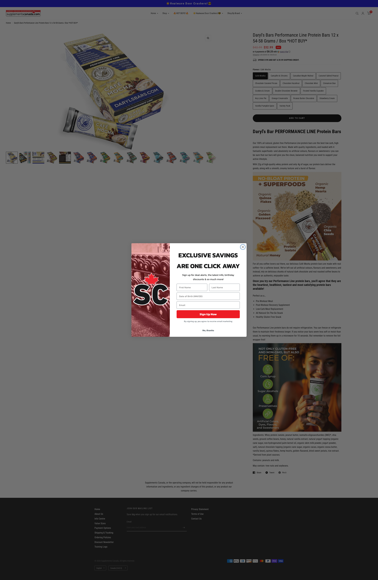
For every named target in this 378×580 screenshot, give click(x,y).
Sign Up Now (208, 314)
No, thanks (208, 330)
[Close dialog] (242, 247)
